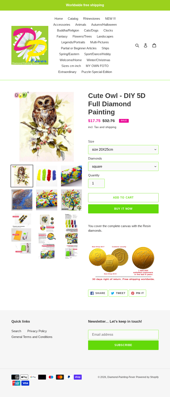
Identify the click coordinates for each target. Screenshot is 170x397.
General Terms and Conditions (31, 337)
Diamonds (95, 158)
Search (16, 331)
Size (91, 141)
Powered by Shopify (147, 377)
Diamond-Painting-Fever (121, 377)
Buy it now (123, 208)
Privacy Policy (37, 331)
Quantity (94, 175)
